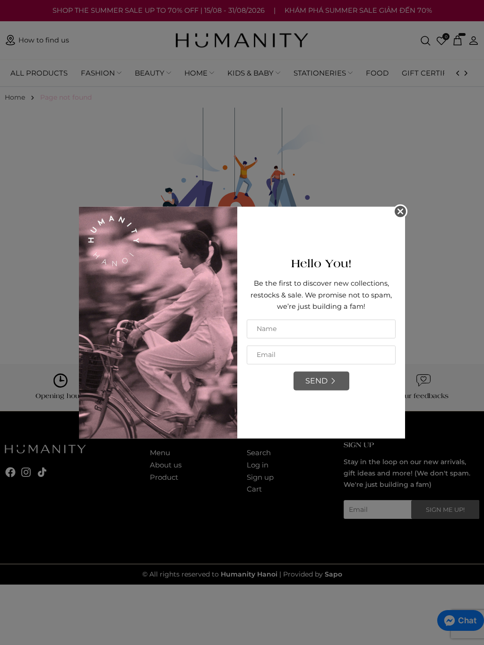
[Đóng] (400, 211)
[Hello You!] (158, 322)
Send (316, 380)
